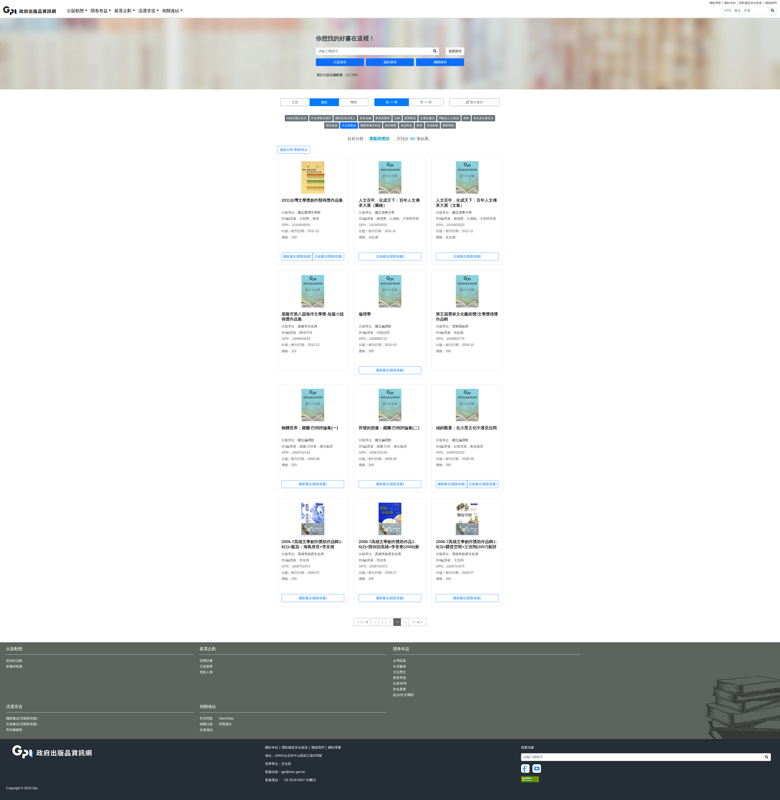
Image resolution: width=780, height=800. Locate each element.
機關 (353, 102)
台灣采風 (399, 660)
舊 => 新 (426, 102)
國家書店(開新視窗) (297, 256)
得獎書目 (225, 724)
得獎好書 (206, 660)
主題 (295, 102)
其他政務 (432, 125)
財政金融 (365, 118)
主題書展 (206, 666)
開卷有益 (99, 10)
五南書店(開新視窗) (328, 256)
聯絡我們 (771, 2)
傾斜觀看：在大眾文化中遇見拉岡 (466, 428)
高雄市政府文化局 (311, 554)
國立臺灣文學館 (309, 212)
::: (62, 10)
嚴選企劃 (122, 10)
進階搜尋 (455, 51)
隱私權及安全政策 (750, 2)
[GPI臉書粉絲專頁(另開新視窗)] (526, 768)
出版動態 (75, 10)
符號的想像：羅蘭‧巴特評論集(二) (389, 428)
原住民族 (406, 125)
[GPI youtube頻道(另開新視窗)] (537, 768)
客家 (419, 125)
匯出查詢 (476, 102)
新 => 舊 (392, 102)
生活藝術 (399, 666)
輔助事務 (448, 125)
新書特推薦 (14, 666)
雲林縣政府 (460, 326)
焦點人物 (206, 672)
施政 (324, 102)
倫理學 (365, 314)
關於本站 (730, 2)
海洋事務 (390, 125)
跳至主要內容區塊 (11, 2)
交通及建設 (427, 118)
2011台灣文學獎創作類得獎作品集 (312, 200)
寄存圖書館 (14, 730)
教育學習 (399, 677)
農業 (466, 118)
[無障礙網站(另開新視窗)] (530, 779)
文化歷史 (399, 672)
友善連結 (206, 730)
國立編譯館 (383, 326)
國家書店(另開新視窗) (21, 718)
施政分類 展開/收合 (294, 149)
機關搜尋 (440, 62)
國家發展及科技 (370, 125)
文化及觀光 (349, 125)
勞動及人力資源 (449, 118)
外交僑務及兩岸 (321, 118)
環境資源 (331, 125)
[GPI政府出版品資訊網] (29, 10)
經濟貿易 (410, 118)
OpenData (226, 718)
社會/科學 (400, 683)
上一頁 (364, 622)
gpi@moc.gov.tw (293, 772)
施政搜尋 (390, 62)
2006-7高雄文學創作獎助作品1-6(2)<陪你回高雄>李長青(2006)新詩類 (389, 546)
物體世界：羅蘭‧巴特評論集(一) (310, 428)
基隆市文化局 (307, 326)
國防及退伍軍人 (345, 118)
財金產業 (399, 689)
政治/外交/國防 (403, 695)
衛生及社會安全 (483, 118)
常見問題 (206, 718)
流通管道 (146, 10)
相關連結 (170, 10)
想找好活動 (14, 660)
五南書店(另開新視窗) (21, 724)
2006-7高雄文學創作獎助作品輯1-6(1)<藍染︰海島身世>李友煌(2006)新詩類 (312, 546)
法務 (397, 118)
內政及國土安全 (297, 118)
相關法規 (206, 724)
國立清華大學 (384, 212)
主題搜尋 (339, 62)
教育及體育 (383, 118)
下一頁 (416, 622)
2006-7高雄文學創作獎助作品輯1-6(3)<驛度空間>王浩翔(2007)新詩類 (466, 546)
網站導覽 (715, 2)
